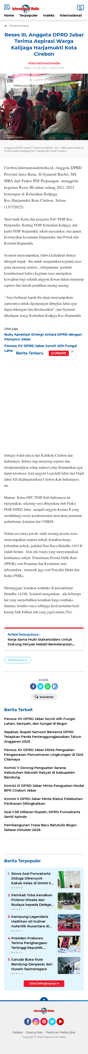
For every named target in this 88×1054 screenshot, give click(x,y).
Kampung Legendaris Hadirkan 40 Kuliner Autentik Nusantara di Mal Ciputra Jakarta (30, 921)
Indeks (48, 15)
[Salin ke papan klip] (55, 686)
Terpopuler (28, 15)
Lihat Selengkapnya (43, 983)
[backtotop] (44, 1001)
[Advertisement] (44, 401)
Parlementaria (17, 660)
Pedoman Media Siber (61, 1032)
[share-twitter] (40, 686)
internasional (71, 15)
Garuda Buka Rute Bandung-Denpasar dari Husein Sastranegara (31, 964)
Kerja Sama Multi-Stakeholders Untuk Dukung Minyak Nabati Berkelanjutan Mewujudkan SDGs (40, 642)
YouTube (63, 1027)
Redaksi (17, 1032)
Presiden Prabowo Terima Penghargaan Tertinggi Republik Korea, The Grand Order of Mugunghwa (31, 943)
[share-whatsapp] (47, 686)
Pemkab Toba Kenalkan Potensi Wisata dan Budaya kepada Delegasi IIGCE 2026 (32, 900)
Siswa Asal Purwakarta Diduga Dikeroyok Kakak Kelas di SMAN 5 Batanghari (31, 878)
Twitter (54, 1027)
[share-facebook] (33, 686)
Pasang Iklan (34, 1032)
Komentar (46, 697)
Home (9, 15)
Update (60, 353)
